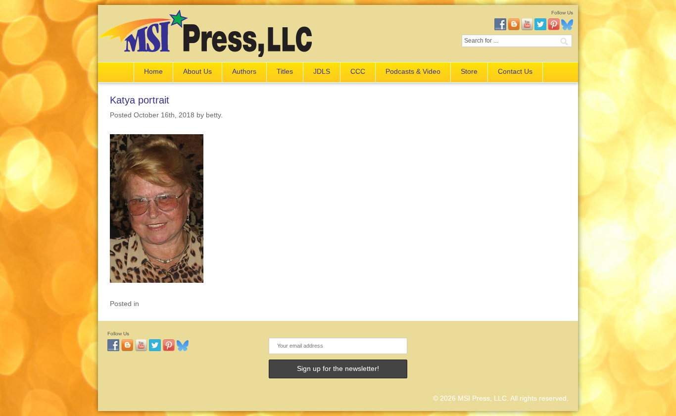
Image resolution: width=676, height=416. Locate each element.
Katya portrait (139, 100)
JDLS (321, 71)
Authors (244, 71)
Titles (285, 71)
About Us (197, 71)
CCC (357, 71)
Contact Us (515, 71)
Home (153, 71)
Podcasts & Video (413, 71)
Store (469, 71)
